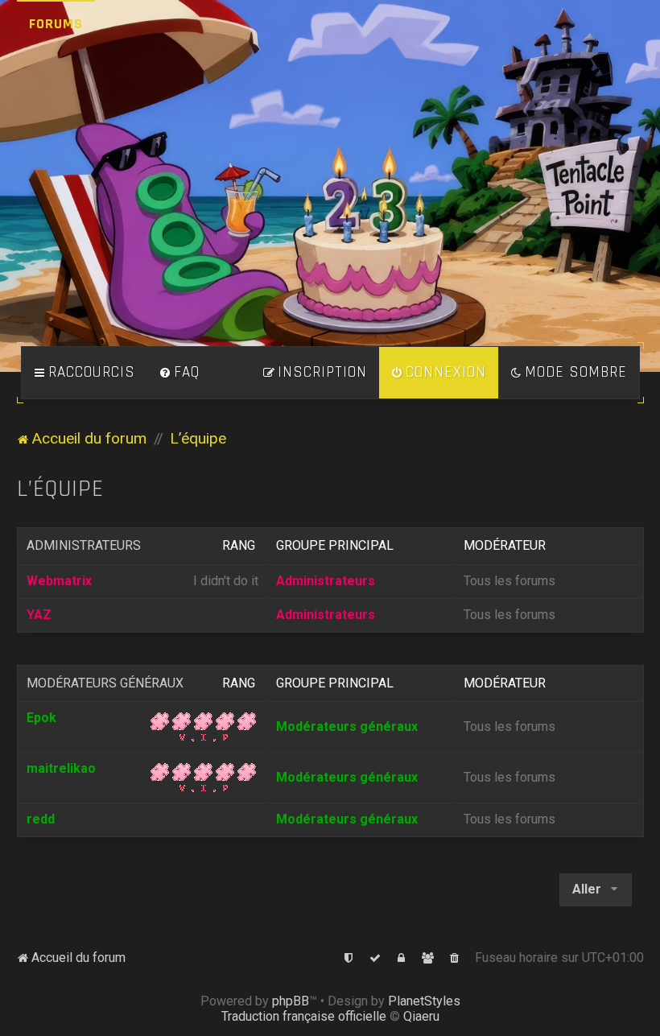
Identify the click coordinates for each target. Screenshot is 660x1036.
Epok (41, 717)
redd (41, 819)
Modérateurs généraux (105, 683)
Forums (56, 23)
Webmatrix (59, 580)
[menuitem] (179, 372)
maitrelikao (61, 768)
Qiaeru (421, 1016)
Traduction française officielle (303, 1016)
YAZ (39, 614)
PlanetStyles (424, 1001)
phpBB (290, 1001)
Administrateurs (84, 545)
